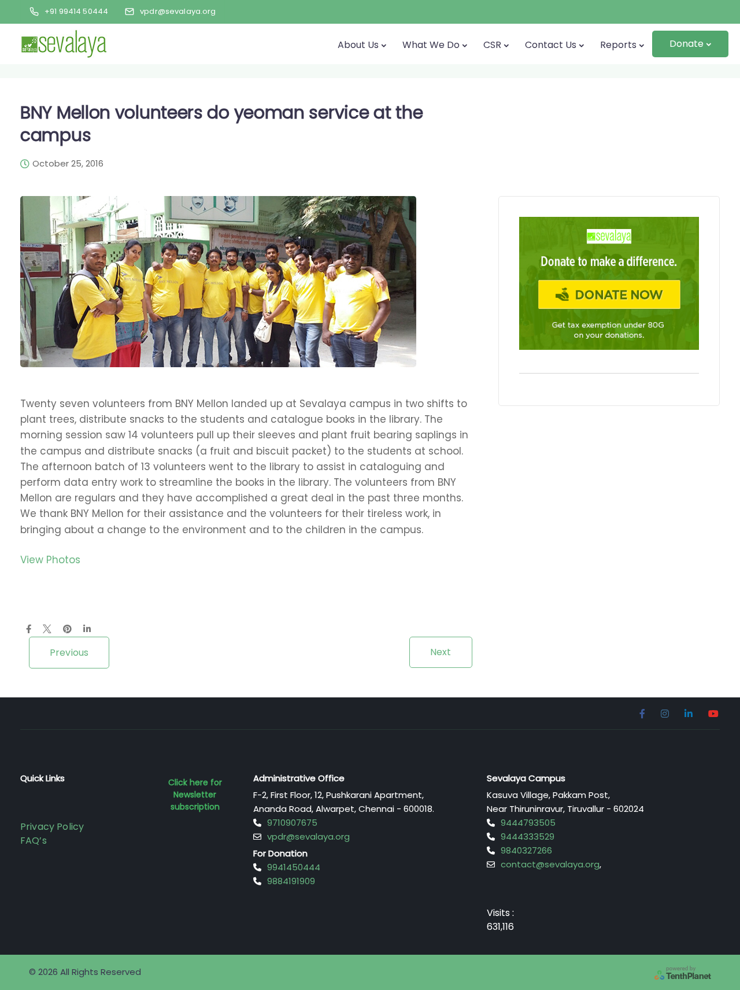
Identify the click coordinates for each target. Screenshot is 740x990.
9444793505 (528, 823)
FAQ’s (33, 840)
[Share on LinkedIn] (87, 630)
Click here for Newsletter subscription (195, 794)
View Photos (50, 560)
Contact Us (550, 44)
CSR (492, 44)
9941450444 (293, 867)
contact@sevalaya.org (550, 864)
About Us (358, 44)
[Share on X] (47, 630)
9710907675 (292, 823)
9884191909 (291, 881)
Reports (618, 44)
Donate (686, 43)
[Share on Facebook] (28, 630)
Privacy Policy (52, 826)
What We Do (431, 44)
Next (441, 652)
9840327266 (526, 850)
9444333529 (527, 836)
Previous (69, 652)
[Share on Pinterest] (67, 630)
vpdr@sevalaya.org (308, 836)
